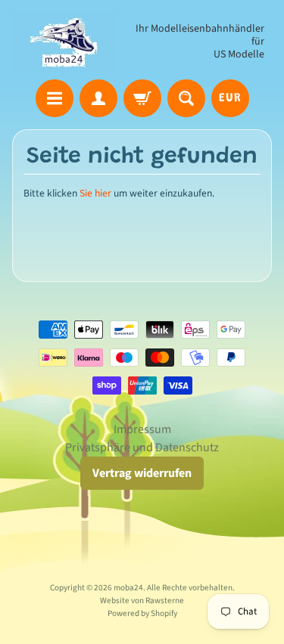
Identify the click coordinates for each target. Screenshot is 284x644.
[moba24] (64, 42)
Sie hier (95, 193)
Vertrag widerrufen (142, 473)
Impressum (142, 429)
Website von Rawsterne (142, 600)
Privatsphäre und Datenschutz (142, 447)
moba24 (128, 587)
